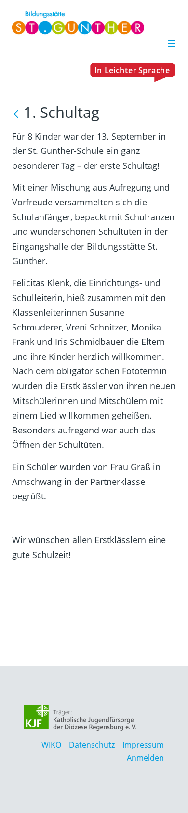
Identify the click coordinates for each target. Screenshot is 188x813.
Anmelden (145, 757)
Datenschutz (92, 744)
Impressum (143, 744)
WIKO (51, 744)
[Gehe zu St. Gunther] (90, 23)
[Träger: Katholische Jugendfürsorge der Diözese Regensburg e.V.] (80, 718)
